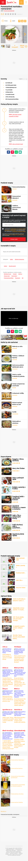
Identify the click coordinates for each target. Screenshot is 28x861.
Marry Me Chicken (20, 587)
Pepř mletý (14, 276)
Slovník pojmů (12, 266)
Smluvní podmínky (8, 234)
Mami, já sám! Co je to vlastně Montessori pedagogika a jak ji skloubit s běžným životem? (20, 659)
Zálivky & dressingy (19, 259)
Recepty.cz (3, 811)
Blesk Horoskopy (7, 730)
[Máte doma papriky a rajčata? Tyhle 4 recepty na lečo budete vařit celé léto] (20, 713)
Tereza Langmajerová (9, 10)
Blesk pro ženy (19, 668)
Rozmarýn (17, 278)
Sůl (22, 278)
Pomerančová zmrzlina (17, 794)
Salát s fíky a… (19, 580)
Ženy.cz (5, 688)
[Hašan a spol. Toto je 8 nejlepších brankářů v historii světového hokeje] (8, 713)
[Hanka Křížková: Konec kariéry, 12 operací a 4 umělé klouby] (8, 650)
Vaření (5, 266)
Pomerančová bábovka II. (17, 760)
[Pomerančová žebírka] (5, 802)
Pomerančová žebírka (17, 802)
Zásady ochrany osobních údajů (18, 234)
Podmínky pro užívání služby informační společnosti (14, 851)
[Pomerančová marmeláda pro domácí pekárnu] (5, 785)
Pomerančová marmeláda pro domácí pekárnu (18, 785)
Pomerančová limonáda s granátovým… (18, 777)
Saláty (11, 259)
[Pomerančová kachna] (5, 768)
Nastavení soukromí (14, 853)
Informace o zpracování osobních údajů (13, 852)
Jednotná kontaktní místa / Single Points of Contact (14, 854)
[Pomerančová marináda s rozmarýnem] (14, 42)
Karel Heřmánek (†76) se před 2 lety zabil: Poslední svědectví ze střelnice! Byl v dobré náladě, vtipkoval (20, 702)
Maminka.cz (18, 709)
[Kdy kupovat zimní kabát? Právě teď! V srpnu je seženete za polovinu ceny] (8, 692)
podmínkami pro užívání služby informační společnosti (15, 229)
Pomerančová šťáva (8, 278)
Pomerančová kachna (16, 768)
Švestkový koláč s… (21, 573)
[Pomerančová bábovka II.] (5, 759)
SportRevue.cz (7, 709)
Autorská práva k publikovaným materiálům (14, 850)
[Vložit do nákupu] (22, 21)
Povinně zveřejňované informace (14, 855)
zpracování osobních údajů (18, 231)
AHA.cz (4, 647)
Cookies (7, 853)
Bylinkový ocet (7, 274)
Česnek (14, 274)
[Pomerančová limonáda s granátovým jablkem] (5, 776)
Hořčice (20, 274)
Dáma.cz (5, 668)
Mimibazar (17, 647)
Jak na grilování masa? (17, 144)
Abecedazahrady (19, 730)
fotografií (15, 46)
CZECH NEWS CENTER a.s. (17, 848)
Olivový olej (7, 276)
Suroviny (4, 79)
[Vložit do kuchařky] (19, 21)
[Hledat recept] (21, 2)
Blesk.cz (17, 688)
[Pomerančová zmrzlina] (5, 793)
